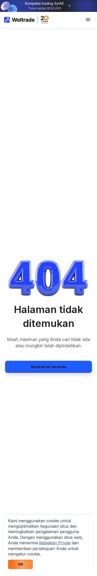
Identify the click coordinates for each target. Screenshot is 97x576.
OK (20, 564)
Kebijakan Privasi (55, 542)
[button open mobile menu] (88, 20)
